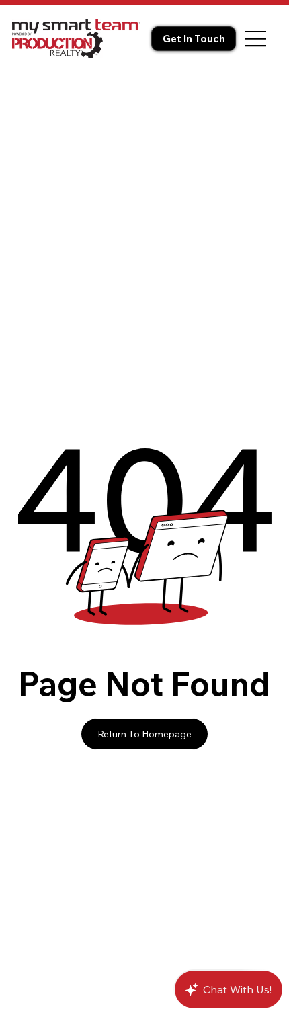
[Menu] (257, 38)
